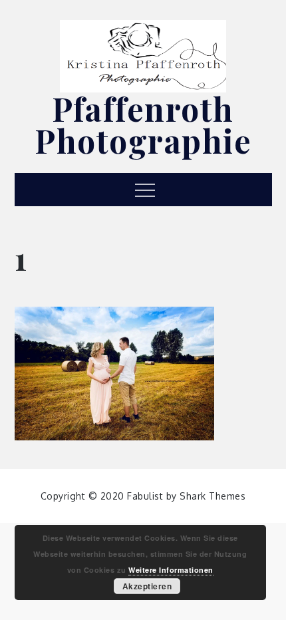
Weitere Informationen (171, 570)
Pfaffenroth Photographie (143, 124)
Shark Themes (212, 496)
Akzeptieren (147, 586)
